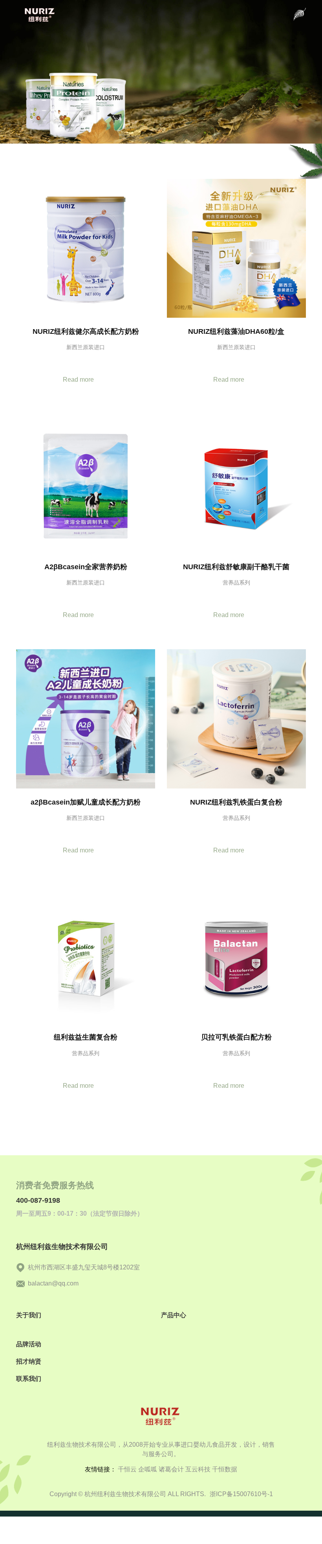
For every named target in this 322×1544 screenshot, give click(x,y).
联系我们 (28, 1378)
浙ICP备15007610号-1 (241, 1494)
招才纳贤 (28, 1361)
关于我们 (28, 1315)
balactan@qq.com (53, 1283)
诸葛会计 (171, 1469)
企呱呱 (147, 1469)
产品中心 (173, 1315)
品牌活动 (28, 1344)
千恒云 (127, 1469)
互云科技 (197, 1469)
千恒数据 (224, 1469)
